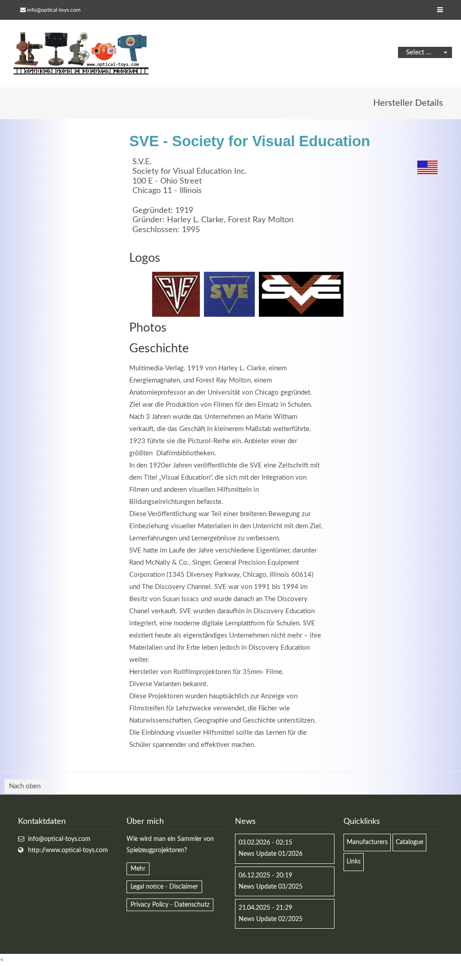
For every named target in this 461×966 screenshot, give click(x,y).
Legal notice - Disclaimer (164, 887)
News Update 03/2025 (271, 887)
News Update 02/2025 (271, 919)
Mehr (138, 869)
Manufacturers (367, 842)
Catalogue (409, 842)
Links (354, 861)
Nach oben (25, 786)
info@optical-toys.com (54, 10)
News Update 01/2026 (271, 854)
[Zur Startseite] (81, 53)
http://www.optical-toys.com (68, 850)
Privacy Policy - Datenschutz (170, 905)
